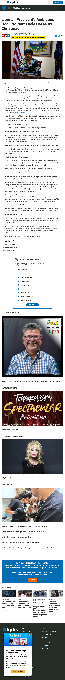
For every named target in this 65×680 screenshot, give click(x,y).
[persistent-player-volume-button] (9, 8)
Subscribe (32, 305)
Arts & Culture (5, 599)
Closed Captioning (46, 634)
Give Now (58, 2)
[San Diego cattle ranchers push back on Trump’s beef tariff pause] (25, 594)
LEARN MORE (18, 671)
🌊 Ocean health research (11, 247)
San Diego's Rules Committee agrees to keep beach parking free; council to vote (27, 548)
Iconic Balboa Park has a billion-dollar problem (17, 537)
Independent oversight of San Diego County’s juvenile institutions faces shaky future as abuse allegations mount (40, 610)
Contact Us (45, 637)
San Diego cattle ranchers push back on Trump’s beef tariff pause (24, 605)
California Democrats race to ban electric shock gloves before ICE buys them (55, 606)
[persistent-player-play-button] (4, 8)
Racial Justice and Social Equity (39, 600)
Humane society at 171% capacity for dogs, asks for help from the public (24, 526)
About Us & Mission (25, 631)
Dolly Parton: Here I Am (9, 478)
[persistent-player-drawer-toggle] (62, 8)
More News (6, 587)
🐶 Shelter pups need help (11, 244)
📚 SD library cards (9, 250)
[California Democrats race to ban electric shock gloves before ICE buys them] (56, 594)
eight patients (20, 112)
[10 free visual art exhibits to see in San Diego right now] (9, 594)
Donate (32, 580)
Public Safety (52, 599)
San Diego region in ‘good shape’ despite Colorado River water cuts (23, 532)
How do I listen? (46, 642)
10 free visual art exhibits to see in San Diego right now (9, 605)
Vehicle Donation (25, 676)
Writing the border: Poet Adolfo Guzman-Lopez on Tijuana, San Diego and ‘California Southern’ (32, 381)
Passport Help (45, 645)
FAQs (43, 640)
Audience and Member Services (49, 631)
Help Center (45, 648)
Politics (19, 599)
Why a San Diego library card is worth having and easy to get (21, 542)
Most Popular (7, 485)
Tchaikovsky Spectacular (10, 429)
